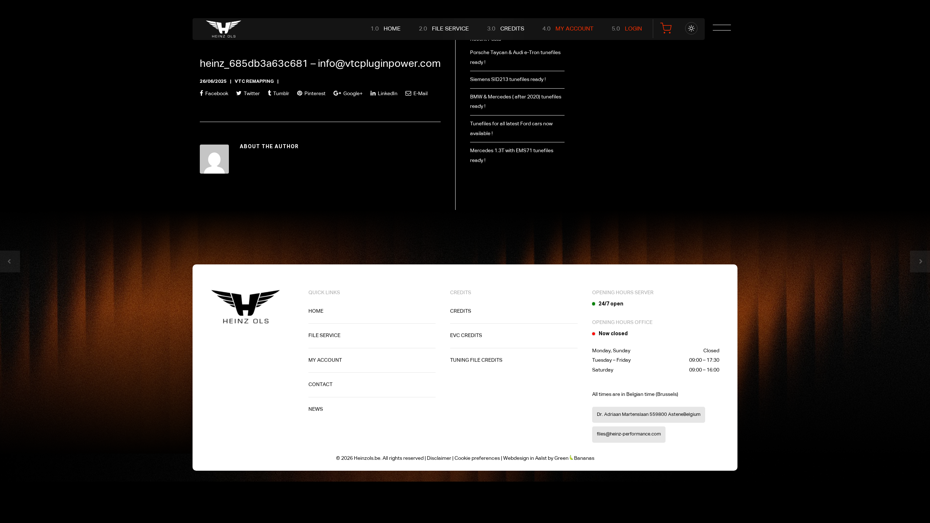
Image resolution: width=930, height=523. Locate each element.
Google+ (352, 93)
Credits (512, 29)
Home (392, 29)
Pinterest (314, 93)
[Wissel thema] (691, 28)
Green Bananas (574, 458)
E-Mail (420, 93)
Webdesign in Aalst (525, 458)
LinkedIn (387, 93)
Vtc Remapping (254, 81)
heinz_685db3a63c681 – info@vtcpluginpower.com (320, 64)
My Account (574, 29)
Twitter (251, 93)
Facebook (216, 93)
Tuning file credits (476, 360)
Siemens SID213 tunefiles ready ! (508, 79)
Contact (320, 384)
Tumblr (280, 93)
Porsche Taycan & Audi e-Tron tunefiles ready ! (515, 57)
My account (325, 360)
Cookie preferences (477, 458)
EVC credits (466, 335)
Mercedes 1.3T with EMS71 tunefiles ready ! (511, 155)
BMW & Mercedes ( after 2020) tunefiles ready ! (515, 101)
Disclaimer (439, 458)
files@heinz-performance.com (629, 434)
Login (633, 29)
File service (450, 29)
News (315, 409)
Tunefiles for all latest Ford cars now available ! (511, 128)
